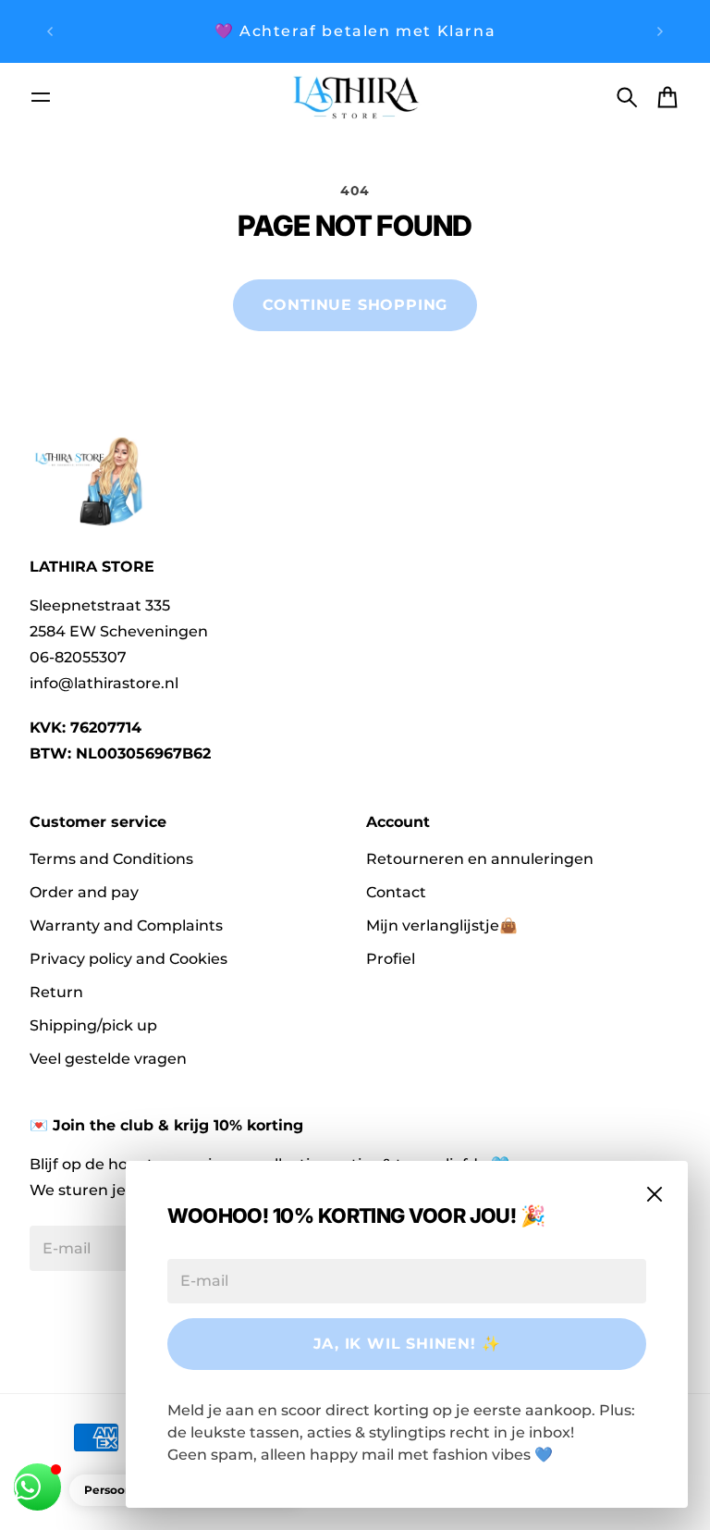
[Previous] (50, 31)
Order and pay (84, 892)
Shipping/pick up (93, 1025)
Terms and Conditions (111, 859)
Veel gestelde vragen (108, 1058)
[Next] (660, 31)
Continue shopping (355, 305)
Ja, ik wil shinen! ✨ (407, 1343)
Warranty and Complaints (126, 925)
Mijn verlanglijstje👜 (442, 925)
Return (56, 992)
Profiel (390, 959)
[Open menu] (41, 97)
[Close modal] (654, 1194)
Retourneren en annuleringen (480, 859)
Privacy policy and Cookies (128, 959)
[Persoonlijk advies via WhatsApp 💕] (37, 1486)
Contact (396, 892)
